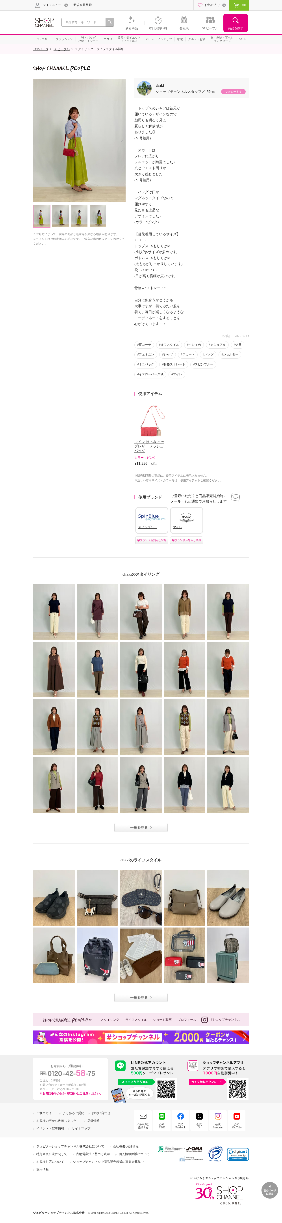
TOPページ (40, 49)
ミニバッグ (146, 364)
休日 (238, 344)
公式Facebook (180, 1126)
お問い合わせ (101, 1113)
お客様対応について (50, 1161)
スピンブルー (204, 364)
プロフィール (187, 1019)
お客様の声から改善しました (56, 1120)
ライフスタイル (136, 1019)
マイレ (177, 374)
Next (122, 140)
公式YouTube (236, 1126)
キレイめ (195, 344)
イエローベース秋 (151, 374)
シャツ (168, 354)
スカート (188, 354)
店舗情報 (93, 1120)
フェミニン (146, 354)
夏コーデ (145, 344)
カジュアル (218, 344)
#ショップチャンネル (225, 1019)
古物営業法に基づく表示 (93, 1154)
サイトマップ (81, 1128)
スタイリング (110, 1019)
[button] (238, 1154)
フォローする (233, 91)
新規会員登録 (82, 5)
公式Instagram (218, 1126)
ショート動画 (162, 1019)
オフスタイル (170, 344)
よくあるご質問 (73, 1113)
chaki (160, 85)
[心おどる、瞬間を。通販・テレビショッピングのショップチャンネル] (44, 22)
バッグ (208, 354)
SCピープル (62, 49)
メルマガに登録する (143, 1126)
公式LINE (162, 1126)
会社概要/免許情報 (126, 1146)
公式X (199, 1126)
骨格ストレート (174, 364)
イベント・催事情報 (50, 1128)
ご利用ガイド (45, 1113)
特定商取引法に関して (51, 1154)
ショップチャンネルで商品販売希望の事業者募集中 (108, 1161)
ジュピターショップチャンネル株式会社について (70, 1146)
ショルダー (230, 354)
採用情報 (42, 1169)
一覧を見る (139, 827)
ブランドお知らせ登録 (153, 540)
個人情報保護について (134, 1154)
